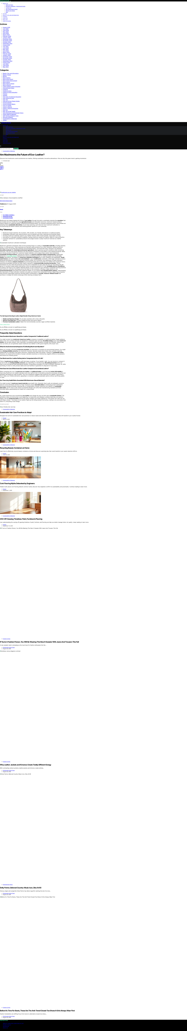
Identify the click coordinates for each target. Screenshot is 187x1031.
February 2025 (7, 53)
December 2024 (7, 56)
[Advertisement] (58, 180)
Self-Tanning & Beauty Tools (10, 116)
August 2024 (6, 62)
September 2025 (7, 43)
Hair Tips (5, 18)
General (5, 95)
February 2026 (7, 36)
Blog (7, 12)
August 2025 (6, 45)
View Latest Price (5, 324)
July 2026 (5, 29)
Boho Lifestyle (7, 85)
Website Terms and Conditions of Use (13, 1023)
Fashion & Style (7, 91)
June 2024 (6, 65)
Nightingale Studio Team (9, 647)
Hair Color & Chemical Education (12, 97)
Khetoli (1, 209)
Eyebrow (5, 89)
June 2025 (6, 48)
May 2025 (6, 49)
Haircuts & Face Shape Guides (11, 101)
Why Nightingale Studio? (12, 9)
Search (16, 148)
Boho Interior (6, 82)
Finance (5, 16)
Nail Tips (5, 19)
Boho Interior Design (8, 83)
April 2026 (6, 33)
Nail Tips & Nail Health (9, 111)
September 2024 (7, 61)
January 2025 (7, 55)
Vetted (5, 13)
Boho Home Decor (8, 79)
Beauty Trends (7, 75)
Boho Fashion (6, 77)
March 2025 (6, 52)
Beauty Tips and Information (11, 15)
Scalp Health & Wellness (9, 114)
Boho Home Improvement (10, 80)
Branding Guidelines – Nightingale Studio (15, 6)
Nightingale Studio (4, 0)
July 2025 (5, 46)
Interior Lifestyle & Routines (10, 108)
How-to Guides (7, 21)
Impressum (6, 1026)
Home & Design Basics (9, 104)
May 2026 (6, 32)
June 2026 (6, 30)
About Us (5, 3)
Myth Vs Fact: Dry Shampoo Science (6, 200)
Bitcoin (5, 76)
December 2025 (7, 39)
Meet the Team (9, 4)
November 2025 (7, 40)
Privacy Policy (7, 1024)
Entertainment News (8, 88)
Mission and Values (10, 10)
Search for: (2, 147)
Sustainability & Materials (10, 118)
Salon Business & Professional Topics (13, 113)
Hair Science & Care (8, 98)
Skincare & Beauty (8, 117)
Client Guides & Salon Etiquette (11, 86)
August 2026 (6, 27)
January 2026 (7, 37)
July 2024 (5, 64)
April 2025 (6, 51)
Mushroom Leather (7, 216)
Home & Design (7, 102)
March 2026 (6, 34)
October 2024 (7, 59)
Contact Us (8, 7)
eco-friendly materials (8, 215)
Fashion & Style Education (10, 92)
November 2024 (7, 58)
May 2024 (6, 67)
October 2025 (7, 42)
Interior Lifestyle (7, 107)
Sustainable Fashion (8, 217)
